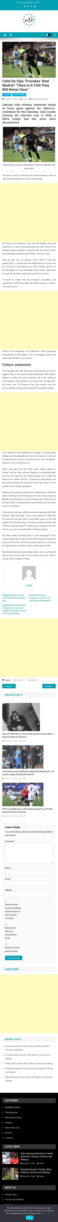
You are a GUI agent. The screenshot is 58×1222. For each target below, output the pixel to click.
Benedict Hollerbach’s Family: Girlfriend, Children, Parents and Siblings (29, 1070)
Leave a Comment (40, 99)
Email (8, 879)
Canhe (24, 99)
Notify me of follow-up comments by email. (11, 933)
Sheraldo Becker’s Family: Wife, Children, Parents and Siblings (27, 1057)
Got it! (30, 1218)
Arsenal (8, 1133)
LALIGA (6, 94)
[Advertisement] (29, 212)
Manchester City (12, 1128)
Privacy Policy (11, 1194)
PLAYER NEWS (19, 94)
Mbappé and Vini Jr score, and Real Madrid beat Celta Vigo (13, 598)
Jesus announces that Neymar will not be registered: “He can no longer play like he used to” (28, 773)
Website (8, 890)
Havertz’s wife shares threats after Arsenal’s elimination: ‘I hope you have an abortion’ (28, 735)
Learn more (47, 1213)
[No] (54, 1213)
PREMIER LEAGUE (12, 1107)
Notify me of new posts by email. (12, 949)
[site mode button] (48, 35)
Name (8, 868)
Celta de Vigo (18, 680)
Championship (11, 1112)
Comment (10, 841)
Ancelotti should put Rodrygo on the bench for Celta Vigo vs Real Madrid (40, 598)
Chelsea (8, 1123)
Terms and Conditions (14, 1199)
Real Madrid (32, 680)
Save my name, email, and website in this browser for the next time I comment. (13, 911)
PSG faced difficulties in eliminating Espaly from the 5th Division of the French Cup (27, 810)
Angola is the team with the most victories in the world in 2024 (11, 686)
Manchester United (13, 1118)
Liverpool (9, 1138)
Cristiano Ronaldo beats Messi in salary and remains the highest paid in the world (50, 686)
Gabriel (41, 1163)
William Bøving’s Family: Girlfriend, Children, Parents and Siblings (28, 1079)
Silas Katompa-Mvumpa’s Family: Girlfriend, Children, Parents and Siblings (27, 1048)
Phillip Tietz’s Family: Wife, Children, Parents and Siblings (29, 1063)
